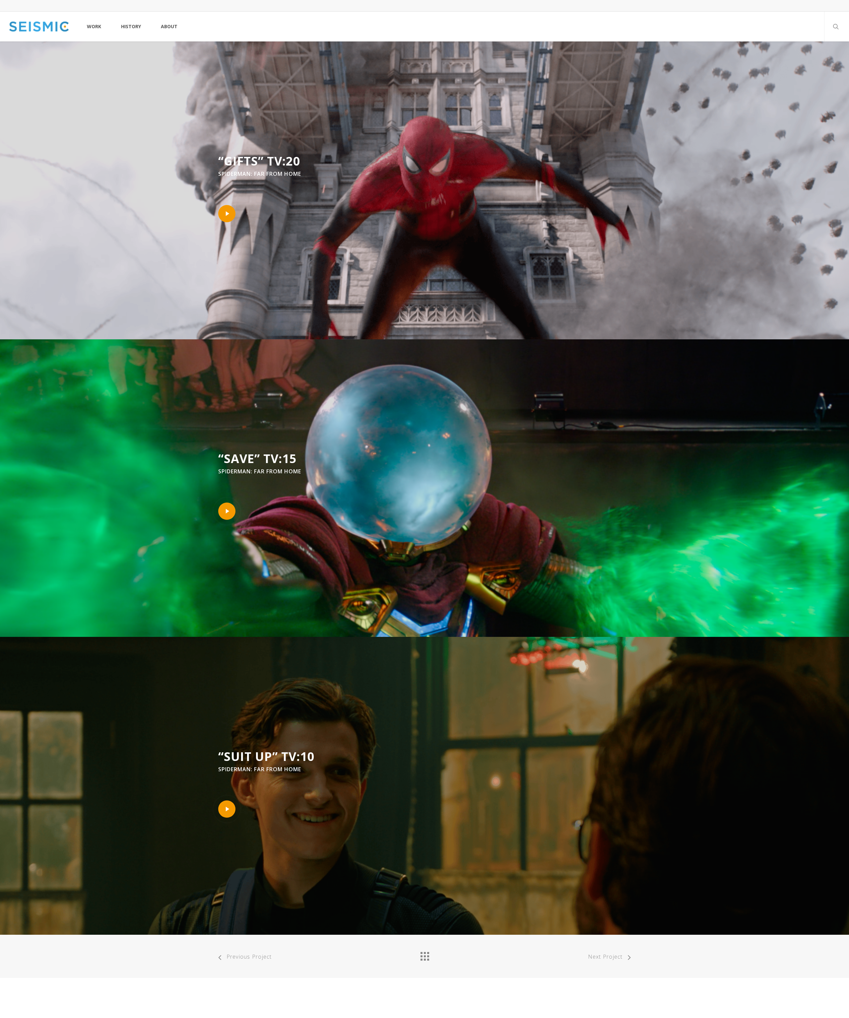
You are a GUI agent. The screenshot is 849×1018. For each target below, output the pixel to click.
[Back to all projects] (424, 954)
